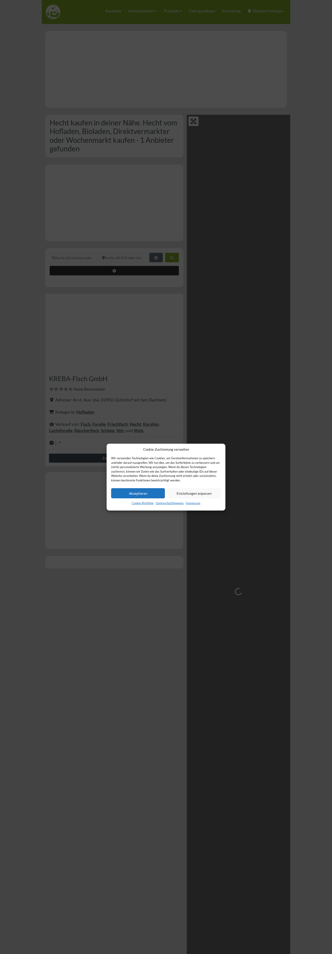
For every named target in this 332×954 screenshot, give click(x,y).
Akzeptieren (138, 493)
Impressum (193, 503)
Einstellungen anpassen (194, 493)
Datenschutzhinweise (170, 503)
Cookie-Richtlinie (143, 503)
